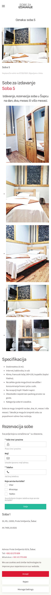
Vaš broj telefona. (12, 476)
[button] (3, 6)
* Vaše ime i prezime (14, 440)
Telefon (12, 494)
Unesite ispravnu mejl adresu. (17, 463)
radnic (13, 73)
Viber (11, 485)
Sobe (41, 73)
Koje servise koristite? (15, 481)
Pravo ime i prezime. (13, 449)
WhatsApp (13, 489)
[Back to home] (25, 6)
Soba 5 (6, 67)
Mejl (7, 453)
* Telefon (9, 467)
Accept (25, 574)
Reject (25, 581)
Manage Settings (25, 589)
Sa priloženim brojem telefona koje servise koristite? (22, 499)
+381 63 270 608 (13, 553)
